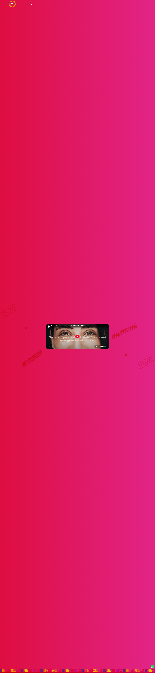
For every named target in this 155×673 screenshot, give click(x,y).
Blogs (31, 4)
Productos (36, 4)
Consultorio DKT (44, 4)
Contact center (53, 4)
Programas (25, 4)
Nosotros (19, 4)
